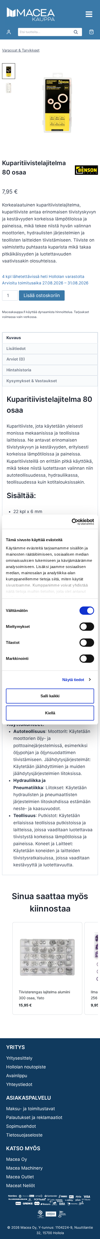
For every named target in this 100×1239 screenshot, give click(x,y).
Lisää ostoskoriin (42, 295)
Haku (77, 33)
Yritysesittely (19, 1058)
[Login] (8, 32)
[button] (8, 71)
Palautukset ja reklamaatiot (34, 1117)
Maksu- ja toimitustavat (30, 1108)
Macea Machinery (24, 1168)
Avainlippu (16, 1075)
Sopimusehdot (21, 1126)
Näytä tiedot (73, 679)
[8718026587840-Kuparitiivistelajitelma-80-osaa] (57, 103)
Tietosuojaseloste (24, 1135)
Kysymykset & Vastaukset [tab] (31, 380)
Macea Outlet (20, 1176)
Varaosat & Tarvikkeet (20, 50)
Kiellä (50, 713)
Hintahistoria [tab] (18, 369)
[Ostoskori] (91, 31)
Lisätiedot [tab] (16, 348)
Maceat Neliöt (20, 1185)
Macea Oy (16, 1159)
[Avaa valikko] (89, 14)
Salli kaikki (50, 696)
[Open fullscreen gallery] (93, 139)
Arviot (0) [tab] (15, 359)
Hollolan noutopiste (26, 1066)
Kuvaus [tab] (13, 337)
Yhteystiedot (19, 1084)
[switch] (86, 626)
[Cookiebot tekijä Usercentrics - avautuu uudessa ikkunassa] (72, 521)
